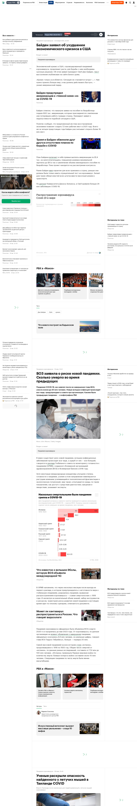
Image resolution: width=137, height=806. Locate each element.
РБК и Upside (7, 719)
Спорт (5, 391)
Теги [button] (37, 306)
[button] (126, 2)
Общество (6, 162)
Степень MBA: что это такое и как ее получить (119, 50)
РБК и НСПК (6, 272)
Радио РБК (11, 2)
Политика (5, 55)
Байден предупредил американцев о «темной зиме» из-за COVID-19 (57, 96)
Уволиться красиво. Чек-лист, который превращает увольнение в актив (120, 786)
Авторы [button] (39, 706)
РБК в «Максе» (45, 268)
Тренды (109, 387)
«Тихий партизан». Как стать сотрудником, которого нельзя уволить (120, 393)
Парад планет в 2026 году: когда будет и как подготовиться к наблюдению (120, 384)
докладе (51, 463)
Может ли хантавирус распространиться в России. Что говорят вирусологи (57, 614)
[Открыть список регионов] (126, 2)
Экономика (6, 548)
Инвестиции (111, 44)
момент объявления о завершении (66, 634)
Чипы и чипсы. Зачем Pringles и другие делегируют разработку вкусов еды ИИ (120, 796)
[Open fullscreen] (96, 495)
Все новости (8, 36)
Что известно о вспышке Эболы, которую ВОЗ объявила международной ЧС (56, 573)
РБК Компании (111, 780)
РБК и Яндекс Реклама (9, 412)
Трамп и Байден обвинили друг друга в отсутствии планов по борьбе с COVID (55, 142)
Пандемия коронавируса (44, 40)
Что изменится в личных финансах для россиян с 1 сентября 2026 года (120, 40)
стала (79, 644)
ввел (51, 170)
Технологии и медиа (9, 740)
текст (96, 71)
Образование (111, 53)
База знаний (111, 617)
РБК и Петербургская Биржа (11, 172)
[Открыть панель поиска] (130, 2)
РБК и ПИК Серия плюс (10, 538)
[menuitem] (29, 2)
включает (53, 157)
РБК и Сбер (6, 43)
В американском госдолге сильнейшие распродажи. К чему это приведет (120, 60)
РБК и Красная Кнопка (9, 769)
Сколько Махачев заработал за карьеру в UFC (120, 374)
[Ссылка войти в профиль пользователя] (134, 2)
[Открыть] (16, 3)
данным (42, 183)
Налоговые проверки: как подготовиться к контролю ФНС (118, 776)
